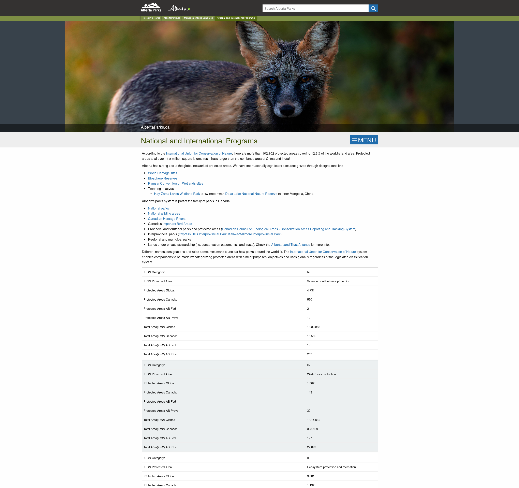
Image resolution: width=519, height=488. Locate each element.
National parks (158, 208)
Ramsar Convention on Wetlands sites (175, 183)
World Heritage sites (162, 173)
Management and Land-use (198, 18)
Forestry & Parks (151, 18)
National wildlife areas (164, 213)
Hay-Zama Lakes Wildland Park (177, 193)
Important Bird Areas (177, 223)
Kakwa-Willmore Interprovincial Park (254, 234)
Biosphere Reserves (162, 178)
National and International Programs (236, 18)
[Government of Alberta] (178, 7)
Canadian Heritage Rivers (167, 218)
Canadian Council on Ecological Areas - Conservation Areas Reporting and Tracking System (288, 229)
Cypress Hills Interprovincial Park (203, 234)
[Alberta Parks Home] (153, 7)
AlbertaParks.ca (172, 18)
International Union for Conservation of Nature (199, 153)
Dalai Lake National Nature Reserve (251, 193)
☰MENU (364, 139)
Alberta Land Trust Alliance (290, 244)
